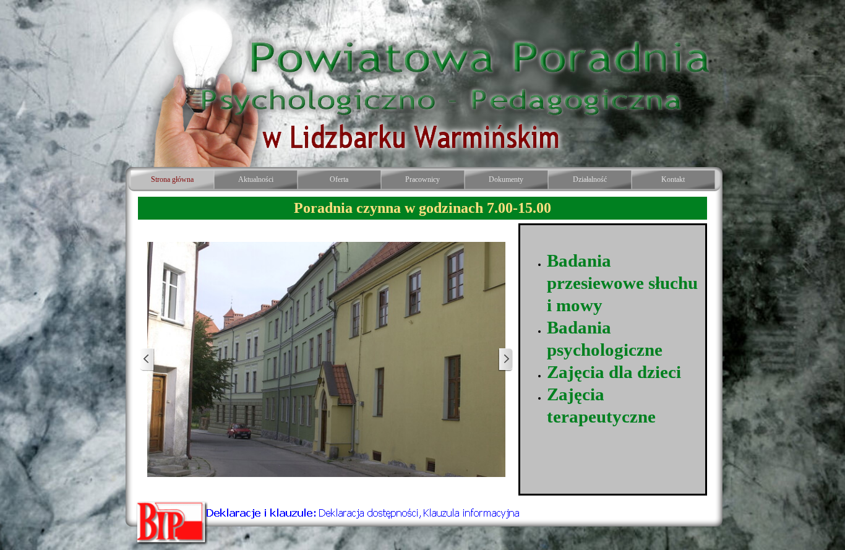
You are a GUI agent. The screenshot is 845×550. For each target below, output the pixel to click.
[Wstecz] (147, 359)
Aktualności (255, 179)
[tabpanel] (422, 208)
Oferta (339, 179)
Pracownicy (422, 179)
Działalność (590, 179)
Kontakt (673, 179)
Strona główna (172, 179)
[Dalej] (505, 359)
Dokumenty (506, 179)
